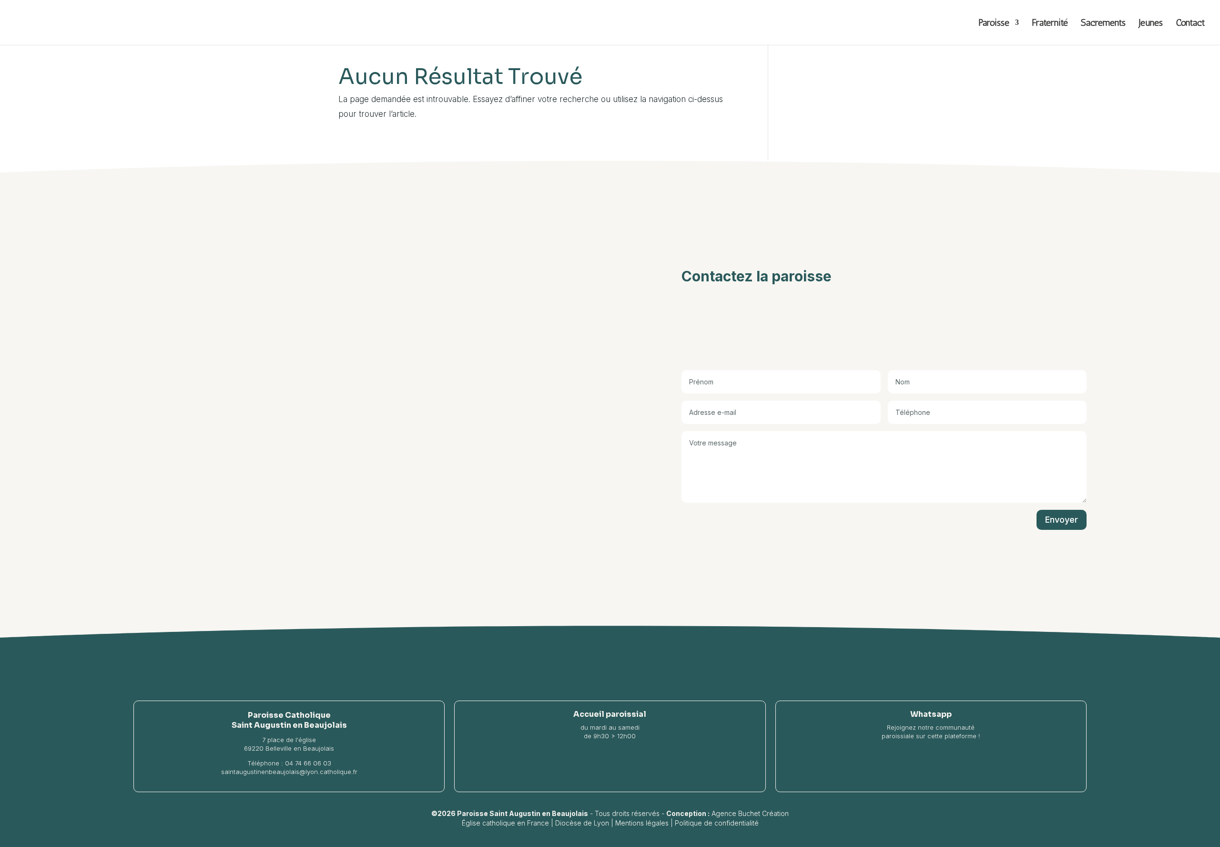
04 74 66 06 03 (308, 763)
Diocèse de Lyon (582, 823)
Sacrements (1103, 23)
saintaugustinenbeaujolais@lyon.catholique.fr (289, 771)
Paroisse (993, 23)
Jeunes (1151, 23)
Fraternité (1050, 23)
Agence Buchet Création (750, 813)
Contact (1190, 23)
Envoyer (1061, 520)
